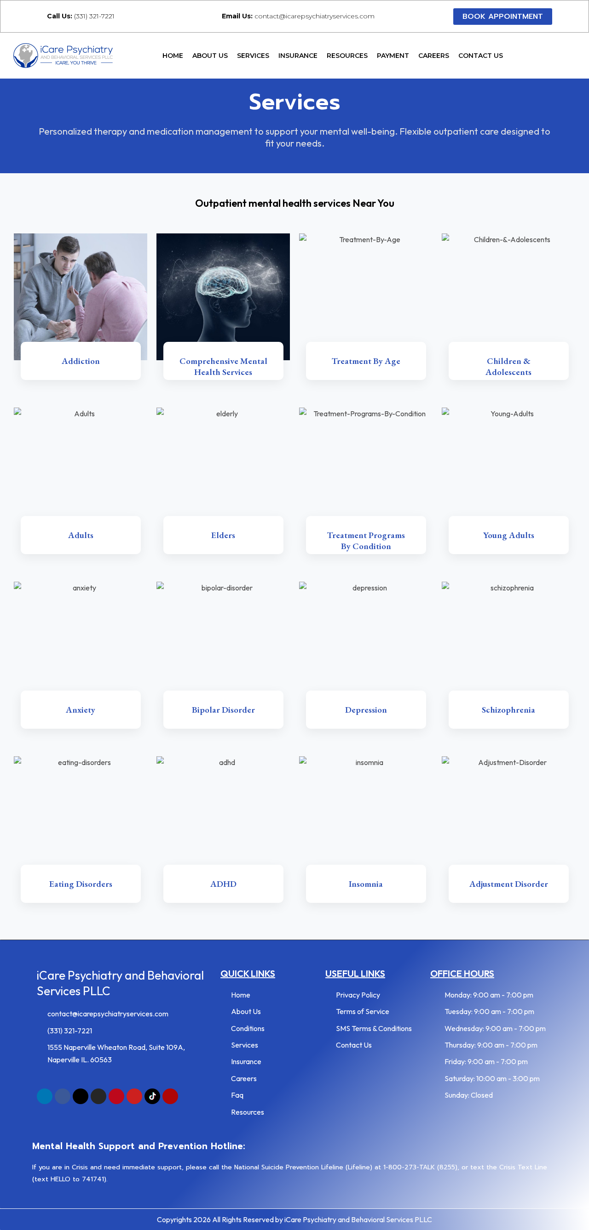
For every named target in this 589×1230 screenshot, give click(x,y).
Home (172, 55)
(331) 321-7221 (81, 16)
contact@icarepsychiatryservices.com (298, 16)
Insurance (298, 55)
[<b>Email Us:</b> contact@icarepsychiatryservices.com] (211, 16)
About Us (210, 55)
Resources (347, 55)
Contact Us (480, 55)
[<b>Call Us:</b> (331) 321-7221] (36, 16)
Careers (433, 55)
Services (253, 55)
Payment (393, 55)
